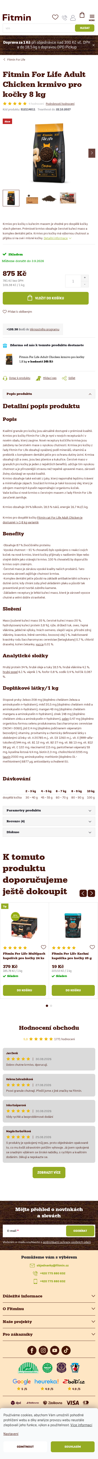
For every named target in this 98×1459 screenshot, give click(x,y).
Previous (83, 893)
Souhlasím (72, 1447)
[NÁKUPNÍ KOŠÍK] (82, 17)
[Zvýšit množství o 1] (84, 278)
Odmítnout (25, 1447)
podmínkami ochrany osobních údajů (67, 1242)
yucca (40, 644)
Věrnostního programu (44, 329)
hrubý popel (10, 672)
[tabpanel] (24, 951)
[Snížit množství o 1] (84, 284)
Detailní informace (56, 238)
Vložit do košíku (49, 298)
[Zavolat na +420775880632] (64, 18)
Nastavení (10, 1434)
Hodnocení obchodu (49, 1027)
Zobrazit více (49, 1172)
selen (65, 718)
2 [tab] (51, 1006)
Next (91, 893)
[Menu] (92, 17)
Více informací (81, 1425)
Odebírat (80, 1231)
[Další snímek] (91, 153)
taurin (6, 756)
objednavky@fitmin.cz (53, 1265)
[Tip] (24, 926)
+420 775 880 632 (52, 1273)
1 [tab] (47, 1006)
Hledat (85, 28)
